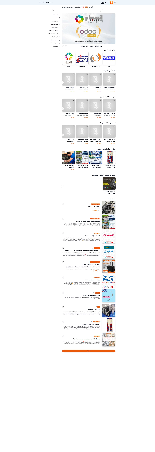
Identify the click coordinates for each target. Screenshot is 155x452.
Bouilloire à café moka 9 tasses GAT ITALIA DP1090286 (69, 114)
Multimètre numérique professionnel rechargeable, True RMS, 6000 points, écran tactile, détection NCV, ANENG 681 (69, 140)
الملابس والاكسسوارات (107, 123)
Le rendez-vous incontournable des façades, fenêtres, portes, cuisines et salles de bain (91, 46)
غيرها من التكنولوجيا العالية (95, 262)
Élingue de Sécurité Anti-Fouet (91, 295)
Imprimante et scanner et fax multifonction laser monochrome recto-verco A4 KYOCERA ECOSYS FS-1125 (82, 88)
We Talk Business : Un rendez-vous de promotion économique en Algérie (109, 192)
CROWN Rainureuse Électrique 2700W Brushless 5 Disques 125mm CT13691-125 (95, 140)
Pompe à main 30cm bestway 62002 (109, 140)
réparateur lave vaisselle (69, 166)
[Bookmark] (114, 74)
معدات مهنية (97, 292)
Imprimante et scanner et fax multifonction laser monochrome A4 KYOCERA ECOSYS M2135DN (69, 88)
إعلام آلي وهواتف (109, 71)
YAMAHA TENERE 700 (94, 207)
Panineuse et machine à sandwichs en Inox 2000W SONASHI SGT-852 (96, 114)
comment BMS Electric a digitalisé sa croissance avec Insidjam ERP (82, 250)
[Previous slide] (63, 46)
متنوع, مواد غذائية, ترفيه (106, 149)
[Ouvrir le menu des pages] (43, 2)
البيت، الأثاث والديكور (107, 97)
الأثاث (99, 307)
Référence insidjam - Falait (93, 280)
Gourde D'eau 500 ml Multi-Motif (110, 166)
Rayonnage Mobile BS (94, 309)
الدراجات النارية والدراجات (95, 204)
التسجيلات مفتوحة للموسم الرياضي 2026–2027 (96, 166)
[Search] (53, 10)
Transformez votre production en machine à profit (86, 339)
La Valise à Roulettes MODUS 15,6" (91, 264)
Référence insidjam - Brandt (92, 236)
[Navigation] (114, 2)
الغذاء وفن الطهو (97, 321)
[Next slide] (66, 46)
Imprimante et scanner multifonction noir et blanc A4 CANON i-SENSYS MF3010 (96, 88)
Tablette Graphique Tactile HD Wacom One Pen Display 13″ (109, 88)
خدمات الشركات (97, 233)
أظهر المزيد (89, 351)
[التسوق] (111, 2)
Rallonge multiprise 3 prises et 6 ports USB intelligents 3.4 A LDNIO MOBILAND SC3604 (109, 114)
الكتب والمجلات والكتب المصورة (104, 175)
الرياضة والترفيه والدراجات (95, 218)
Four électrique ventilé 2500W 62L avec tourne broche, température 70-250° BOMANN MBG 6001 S (82, 114)
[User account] (40, 2)
